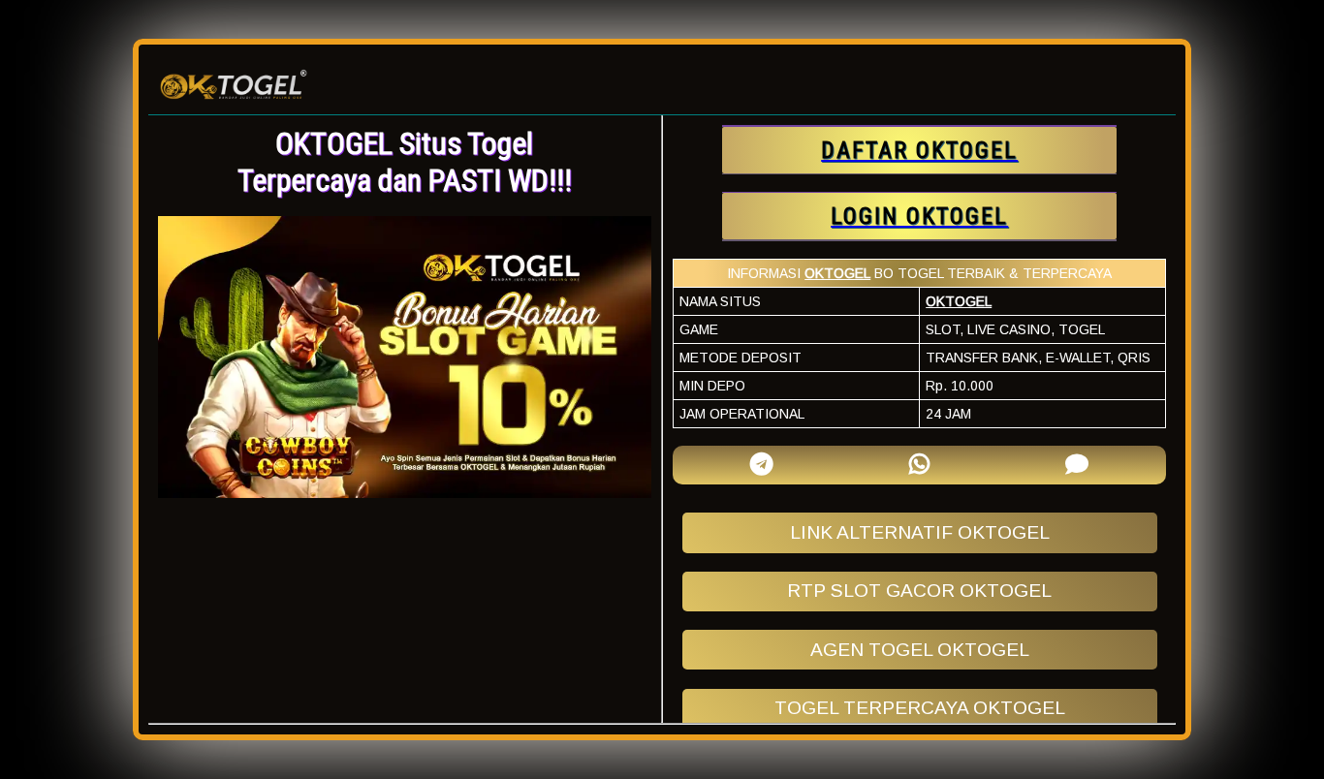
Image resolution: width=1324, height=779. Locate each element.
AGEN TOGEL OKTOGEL (919, 649)
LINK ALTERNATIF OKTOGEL (920, 532)
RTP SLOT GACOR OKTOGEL (919, 590)
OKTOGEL (837, 273)
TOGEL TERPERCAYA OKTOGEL (919, 708)
